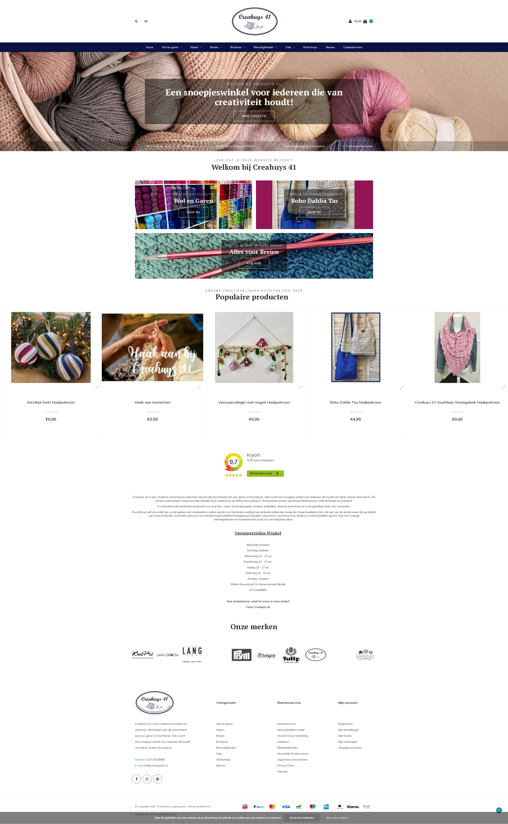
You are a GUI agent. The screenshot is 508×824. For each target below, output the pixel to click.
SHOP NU (193, 212)
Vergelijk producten (350, 747)
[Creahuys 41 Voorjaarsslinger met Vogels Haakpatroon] (254, 347)
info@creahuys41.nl (155, 765)
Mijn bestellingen (348, 729)
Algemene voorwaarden (292, 759)
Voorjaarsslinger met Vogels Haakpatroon (254, 402)
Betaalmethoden (287, 747)
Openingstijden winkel (291, 729)
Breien (214, 47)
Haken (194, 47)
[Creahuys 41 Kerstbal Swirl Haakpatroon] (51, 347)
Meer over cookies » (337, 817)
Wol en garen (170, 47)
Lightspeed (178, 806)
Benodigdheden (264, 47)
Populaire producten (252, 297)
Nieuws (330, 47)
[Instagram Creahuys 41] (146, 778)
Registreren (345, 723)
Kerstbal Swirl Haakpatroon (51, 402)
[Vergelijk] (145, 21)
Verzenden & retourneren (293, 753)
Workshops (310, 47)
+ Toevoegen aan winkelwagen (48, 428)
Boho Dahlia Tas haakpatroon (355, 402)
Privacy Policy (285, 765)
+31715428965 (155, 759)
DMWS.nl (205, 806)
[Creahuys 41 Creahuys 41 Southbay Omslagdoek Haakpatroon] (457, 347)
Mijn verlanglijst (347, 741)
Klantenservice (286, 723)
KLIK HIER (254, 263)
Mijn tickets (345, 735)
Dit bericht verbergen (302, 817)
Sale (288, 47)
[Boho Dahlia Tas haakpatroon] (355, 347)
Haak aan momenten (152, 402)
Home (149, 47)
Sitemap (282, 771)
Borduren (236, 47)
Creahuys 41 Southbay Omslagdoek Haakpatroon (457, 402)
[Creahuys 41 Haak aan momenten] (152, 347)
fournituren (244, 519)
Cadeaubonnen (352, 47)
